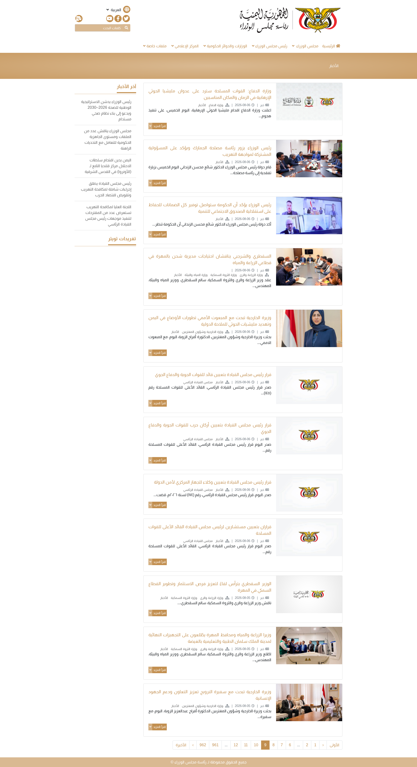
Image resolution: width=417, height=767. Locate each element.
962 (203, 745)
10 (256, 745)
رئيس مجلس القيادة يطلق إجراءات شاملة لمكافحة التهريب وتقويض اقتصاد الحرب (106, 189)
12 (236, 745)
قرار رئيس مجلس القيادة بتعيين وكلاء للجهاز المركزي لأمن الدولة (212, 482)
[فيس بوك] (118, 18)
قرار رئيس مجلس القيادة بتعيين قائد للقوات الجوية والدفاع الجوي (213, 374)
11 (246, 745)
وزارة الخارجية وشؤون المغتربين (202, 332)
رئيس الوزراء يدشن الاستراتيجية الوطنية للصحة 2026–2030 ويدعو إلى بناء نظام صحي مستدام (106, 110)
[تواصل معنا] (79, 18)
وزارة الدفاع (215, 105)
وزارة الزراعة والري (251, 275)
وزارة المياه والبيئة (196, 275)
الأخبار (201, 105)
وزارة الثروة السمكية (223, 275)
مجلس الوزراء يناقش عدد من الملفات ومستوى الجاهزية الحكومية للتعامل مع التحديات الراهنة (107, 139)
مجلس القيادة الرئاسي (197, 382)
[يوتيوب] (110, 18)
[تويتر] (126, 18)
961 (215, 745)
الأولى (334, 745)
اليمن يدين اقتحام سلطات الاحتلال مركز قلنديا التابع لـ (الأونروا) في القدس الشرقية (108, 166)
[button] (117, 10)
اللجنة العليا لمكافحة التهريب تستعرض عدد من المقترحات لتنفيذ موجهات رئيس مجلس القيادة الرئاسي (108, 215)
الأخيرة (181, 745)
